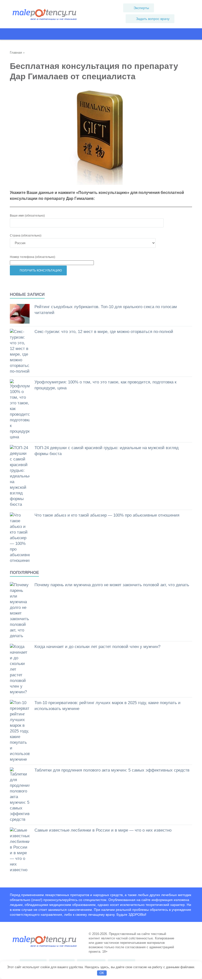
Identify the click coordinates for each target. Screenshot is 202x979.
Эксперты (141, 8)
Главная (16, 52)
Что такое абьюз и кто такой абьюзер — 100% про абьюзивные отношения (106, 515)
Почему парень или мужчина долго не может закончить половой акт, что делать (111, 585)
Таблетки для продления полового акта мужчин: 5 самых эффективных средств (111, 770)
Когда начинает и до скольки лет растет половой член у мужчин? (97, 646)
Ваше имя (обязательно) (27, 215)
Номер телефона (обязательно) (32, 257)
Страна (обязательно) (25, 235)
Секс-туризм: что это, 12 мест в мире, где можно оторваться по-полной (103, 331)
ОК (102, 973)
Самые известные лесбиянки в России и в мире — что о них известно (102, 830)
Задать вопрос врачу (152, 19)
